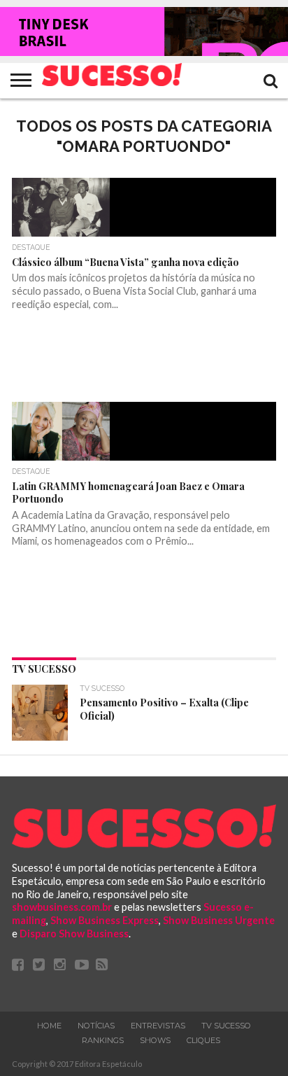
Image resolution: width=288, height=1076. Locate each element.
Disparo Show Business (74, 933)
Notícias (96, 1025)
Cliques (203, 1040)
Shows (155, 1040)
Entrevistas (158, 1025)
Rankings (103, 1040)
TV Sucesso (226, 1025)
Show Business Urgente (219, 920)
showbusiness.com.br (62, 907)
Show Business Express (104, 920)
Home (49, 1025)
